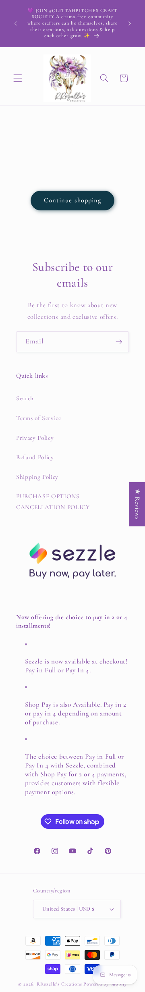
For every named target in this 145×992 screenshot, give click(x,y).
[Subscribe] (118, 341)
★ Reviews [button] (137, 504)
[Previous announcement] (16, 23)
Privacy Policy (35, 437)
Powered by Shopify (105, 984)
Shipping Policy (37, 476)
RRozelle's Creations (59, 984)
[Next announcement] (130, 23)
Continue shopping (73, 200)
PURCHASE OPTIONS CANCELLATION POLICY (53, 502)
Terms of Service (38, 418)
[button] (17, 78)
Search (25, 398)
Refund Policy (35, 457)
